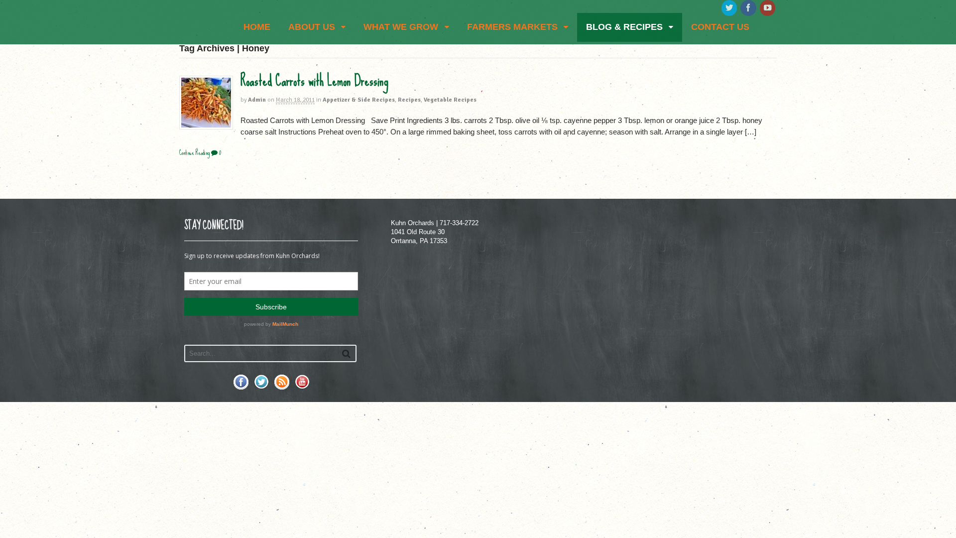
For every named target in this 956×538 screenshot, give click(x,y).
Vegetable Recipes (450, 100)
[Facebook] (748, 8)
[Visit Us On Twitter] (261, 387)
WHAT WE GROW (400, 27)
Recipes (409, 100)
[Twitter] (729, 8)
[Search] (346, 353)
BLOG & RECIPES (624, 27)
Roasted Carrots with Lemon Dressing (314, 80)
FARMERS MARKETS (512, 27)
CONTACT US (720, 27)
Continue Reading (194, 152)
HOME (256, 27)
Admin (257, 100)
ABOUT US (311, 27)
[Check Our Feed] (281, 387)
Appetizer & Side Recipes (359, 100)
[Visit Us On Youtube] (302, 387)
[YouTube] (768, 8)
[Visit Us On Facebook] (241, 387)
